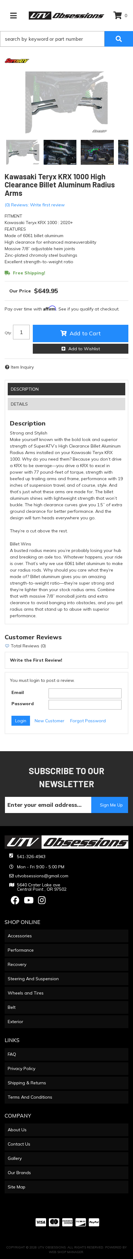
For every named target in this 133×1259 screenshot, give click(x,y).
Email (17, 692)
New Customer (49, 721)
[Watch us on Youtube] (29, 902)
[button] (66, 39)
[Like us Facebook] (15, 902)
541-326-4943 (31, 856)
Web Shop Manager (66, 1252)
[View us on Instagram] (42, 902)
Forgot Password (88, 721)
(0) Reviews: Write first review (35, 205)
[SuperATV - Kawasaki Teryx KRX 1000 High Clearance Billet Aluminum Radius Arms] (17, 60)
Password (22, 703)
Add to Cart (85, 333)
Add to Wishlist (84, 349)
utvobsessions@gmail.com (41, 876)
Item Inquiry (22, 367)
